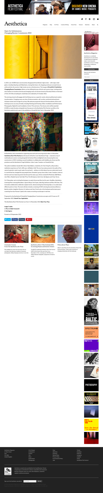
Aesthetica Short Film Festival (12, 155)
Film (30, 455)
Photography (32, 460)
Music (30, 457)
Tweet (8, 219)
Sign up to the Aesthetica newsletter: (13, 481)
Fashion (30, 453)
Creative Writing (65, 24)
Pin (30, 219)
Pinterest (79, 453)
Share (15, 219)
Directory (55, 453)
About (93, 24)
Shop (51, 24)
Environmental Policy (58, 458)
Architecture (32, 452)
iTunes (78, 458)
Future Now (74, 24)
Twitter (78, 450)
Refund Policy (56, 455)
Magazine (45, 24)
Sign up (91, 80)
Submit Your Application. (21, 198)
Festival (81, 24)
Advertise (87, 24)
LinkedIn (79, 457)
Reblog (22, 219)
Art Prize (56, 24)
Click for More (91, 69)
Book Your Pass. (45, 202)
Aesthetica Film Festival (82, 460)
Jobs (54, 460)
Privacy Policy (56, 457)
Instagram (79, 455)
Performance (32, 458)
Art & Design (32, 450)
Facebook (79, 452)
